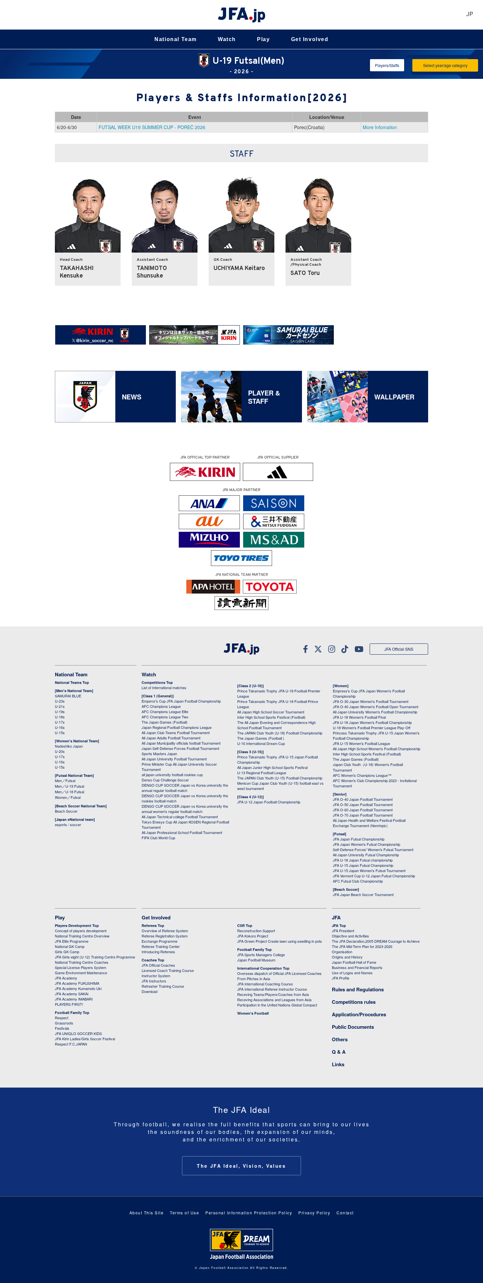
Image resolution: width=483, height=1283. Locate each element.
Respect (61, 1017)
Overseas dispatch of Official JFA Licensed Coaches (279, 973)
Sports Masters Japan (159, 753)
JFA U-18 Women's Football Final (359, 717)
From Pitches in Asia (253, 978)
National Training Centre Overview (82, 935)
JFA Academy (66, 977)
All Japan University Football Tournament (174, 758)
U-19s (60, 711)
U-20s (60, 751)
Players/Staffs (387, 65)
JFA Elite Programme (71, 941)
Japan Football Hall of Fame (354, 962)
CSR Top (244, 925)
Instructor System (156, 975)
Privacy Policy (314, 1212)
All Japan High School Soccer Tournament (270, 711)
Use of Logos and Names (352, 972)
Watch (227, 39)
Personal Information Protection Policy (248, 1212)
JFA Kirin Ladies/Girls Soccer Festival (85, 1038)
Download (149, 991)
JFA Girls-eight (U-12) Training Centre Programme (95, 956)
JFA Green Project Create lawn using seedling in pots (279, 941)
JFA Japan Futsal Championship (358, 839)
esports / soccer (68, 824)
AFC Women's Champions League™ (362, 775)
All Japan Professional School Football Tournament (182, 832)
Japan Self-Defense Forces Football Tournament (180, 748)
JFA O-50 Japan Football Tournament (363, 804)
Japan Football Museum (256, 959)
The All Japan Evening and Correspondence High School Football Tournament (276, 725)
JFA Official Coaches (158, 965)
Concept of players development (80, 930)
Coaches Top (153, 959)
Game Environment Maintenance (81, 972)
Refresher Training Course (163, 986)
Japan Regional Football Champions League (177, 727)
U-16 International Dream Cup (261, 743)
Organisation (342, 951)
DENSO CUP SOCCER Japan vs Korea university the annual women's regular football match (185, 808)
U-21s (60, 706)
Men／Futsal (65, 780)
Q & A (339, 1051)
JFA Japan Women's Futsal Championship (366, 844)
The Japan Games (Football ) (260, 738)
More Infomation (380, 127)
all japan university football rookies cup (172, 774)
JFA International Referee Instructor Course (272, 989)
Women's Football (253, 1013)
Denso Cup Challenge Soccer (165, 779)
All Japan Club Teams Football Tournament (176, 732)
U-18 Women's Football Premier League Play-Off (371, 727)
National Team (175, 39)
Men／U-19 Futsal (69, 786)
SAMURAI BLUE (68, 695)
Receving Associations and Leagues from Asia (274, 999)
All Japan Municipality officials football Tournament (181, 743)
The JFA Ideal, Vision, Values (241, 1165)
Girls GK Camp (67, 951)
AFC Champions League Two (165, 716)
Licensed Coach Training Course (168, 970)
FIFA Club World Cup (158, 837)
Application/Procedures (359, 1014)
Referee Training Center (161, 946)
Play (263, 39)
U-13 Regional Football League (261, 772)
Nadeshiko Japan (69, 746)
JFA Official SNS (398, 649)
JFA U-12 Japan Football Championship (268, 801)
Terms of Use (184, 1212)
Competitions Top (157, 682)
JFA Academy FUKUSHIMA (77, 983)
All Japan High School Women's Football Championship (376, 748)
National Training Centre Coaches (81, 962)
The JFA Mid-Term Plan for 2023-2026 (362, 946)
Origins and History (347, 956)
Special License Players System (80, 967)
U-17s (60, 722)
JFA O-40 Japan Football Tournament (363, 799)
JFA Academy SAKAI (71, 993)
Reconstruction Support (256, 930)
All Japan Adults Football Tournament (171, 737)
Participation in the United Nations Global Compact (277, 1004)
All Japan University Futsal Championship (366, 854)
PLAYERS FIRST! (69, 1004)
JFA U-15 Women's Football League (361, 743)
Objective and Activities (350, 935)
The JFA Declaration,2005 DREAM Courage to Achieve (376, 941)
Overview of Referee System (165, 930)
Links (338, 1064)
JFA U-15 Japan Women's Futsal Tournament (369, 870)
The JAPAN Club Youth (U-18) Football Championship (279, 732)
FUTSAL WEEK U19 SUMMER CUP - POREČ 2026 (152, 127)
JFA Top (339, 925)
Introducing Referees (158, 951)
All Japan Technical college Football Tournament (180, 816)
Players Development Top (77, 925)
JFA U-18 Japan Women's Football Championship (372, 722)
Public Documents (353, 1026)
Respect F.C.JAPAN (71, 1044)
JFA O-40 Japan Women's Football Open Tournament (375, 706)
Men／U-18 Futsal (69, 791)
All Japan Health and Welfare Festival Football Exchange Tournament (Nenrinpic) (369, 823)
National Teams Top (72, 682)
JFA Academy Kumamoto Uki (78, 988)
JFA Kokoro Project (252, 935)
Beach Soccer (66, 811)
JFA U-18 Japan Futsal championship (363, 860)
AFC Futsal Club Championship (358, 881)
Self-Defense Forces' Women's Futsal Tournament (373, 849)
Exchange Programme (159, 941)
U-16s (60, 727)
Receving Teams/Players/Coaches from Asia (273, 994)
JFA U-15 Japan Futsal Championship (363, 865)
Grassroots (64, 1022)
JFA (336, 917)
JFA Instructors (154, 980)
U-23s (60, 701)
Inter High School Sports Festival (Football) (271, 717)
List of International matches (164, 687)
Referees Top (153, 925)
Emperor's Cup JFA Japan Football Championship (181, 701)
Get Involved (310, 39)
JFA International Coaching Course (265, 983)
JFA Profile (340, 977)
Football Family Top (72, 1012)
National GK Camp (69, 946)
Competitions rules (354, 1001)
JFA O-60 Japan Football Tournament (363, 809)
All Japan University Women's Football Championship (375, 711)
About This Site (146, 1212)
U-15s (60, 732)
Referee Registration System (165, 935)
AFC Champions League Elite (165, 711)
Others (340, 1039)
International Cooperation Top (263, 968)
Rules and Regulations (358, 989)
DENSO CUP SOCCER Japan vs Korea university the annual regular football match (185, 787)
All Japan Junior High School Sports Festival (272, 767)
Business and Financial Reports (357, 967)
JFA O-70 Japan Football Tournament (363, 815)
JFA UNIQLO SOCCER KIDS (78, 1033)
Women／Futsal (67, 797)
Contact (345, 1212)
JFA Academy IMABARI (74, 999)
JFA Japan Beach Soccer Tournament (363, 894)
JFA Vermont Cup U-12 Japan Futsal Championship (374, 875)
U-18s (60, 716)
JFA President (343, 930)
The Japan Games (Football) (165, 722)
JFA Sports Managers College (261, 954)
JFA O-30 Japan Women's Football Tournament (370, 701)
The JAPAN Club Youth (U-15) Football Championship (279, 777)
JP (469, 14)
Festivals (62, 1028)
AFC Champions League (161, 706)
